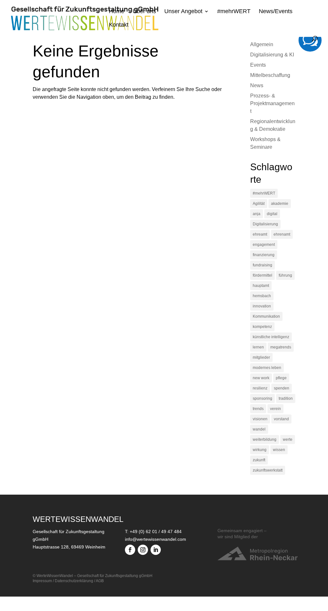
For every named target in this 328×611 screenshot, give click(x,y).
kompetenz (262, 326)
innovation (262, 306)
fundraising (262, 265)
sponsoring (262, 398)
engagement (264, 244)
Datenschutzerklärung (74, 581)
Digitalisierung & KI (272, 54)
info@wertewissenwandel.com (155, 539)
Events (258, 65)
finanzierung (264, 255)
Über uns (144, 11)
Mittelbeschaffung (270, 75)
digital (272, 214)
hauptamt (261, 285)
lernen (258, 347)
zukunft (259, 460)
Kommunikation (266, 316)
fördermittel (262, 275)
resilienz (260, 388)
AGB (100, 581)
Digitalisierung (265, 224)
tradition (286, 398)
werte (287, 439)
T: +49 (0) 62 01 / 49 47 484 (153, 531)
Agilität (259, 203)
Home (116, 11)
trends (258, 408)
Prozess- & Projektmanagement (272, 103)
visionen (260, 419)
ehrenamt (282, 234)
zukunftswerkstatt (268, 470)
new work (261, 378)
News (256, 85)
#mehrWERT (233, 11)
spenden (281, 388)
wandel (259, 429)
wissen (279, 450)
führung (285, 275)
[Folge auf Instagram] (143, 550)
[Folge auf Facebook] (130, 550)
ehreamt (260, 234)
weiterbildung (264, 439)
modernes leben (267, 367)
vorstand (281, 419)
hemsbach (262, 296)
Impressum (42, 581)
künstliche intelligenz (271, 337)
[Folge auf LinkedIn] (156, 550)
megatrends (280, 347)
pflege (281, 378)
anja (256, 214)
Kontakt (118, 25)
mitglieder (261, 357)
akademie (279, 203)
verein (275, 408)
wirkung (259, 450)
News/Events (275, 11)
